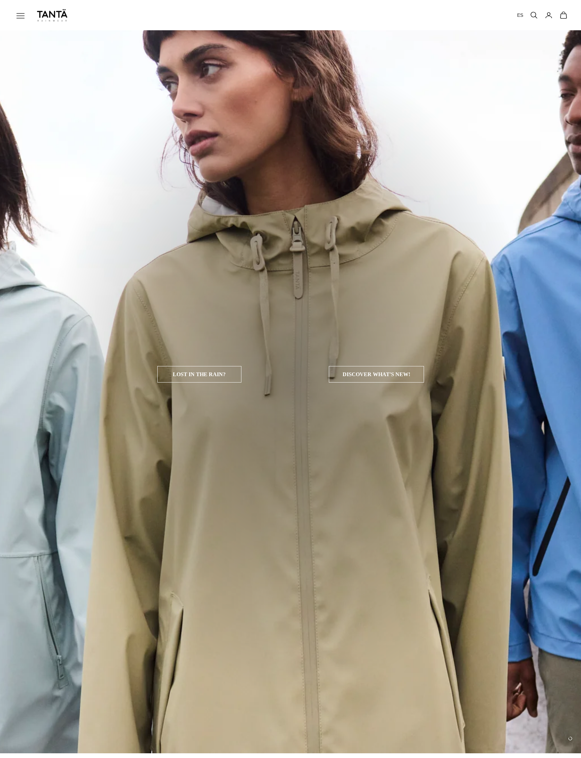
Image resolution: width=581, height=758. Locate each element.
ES (520, 15)
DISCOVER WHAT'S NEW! (376, 374)
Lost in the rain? (199, 374)
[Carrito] (563, 15)
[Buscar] (534, 15)
